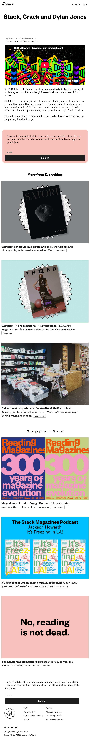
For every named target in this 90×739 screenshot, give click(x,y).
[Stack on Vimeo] (9, 728)
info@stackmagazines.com (16, 731)
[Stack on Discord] (12, 728)
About (26, 719)
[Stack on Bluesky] (16, 728)
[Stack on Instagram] (5, 728)
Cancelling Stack (53, 715)
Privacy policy (29, 712)
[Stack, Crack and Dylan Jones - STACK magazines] (8, 4)
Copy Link (34, 41)
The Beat (47, 104)
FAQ (25, 708)
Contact (49, 708)
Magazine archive (54, 712)
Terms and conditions (33, 715)
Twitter (25, 41)
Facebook (18, 41)
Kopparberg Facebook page (18, 119)
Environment (62, 586)
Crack (22, 101)
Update (46, 665)
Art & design (57, 507)
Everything (60, 250)
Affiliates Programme (55, 719)
